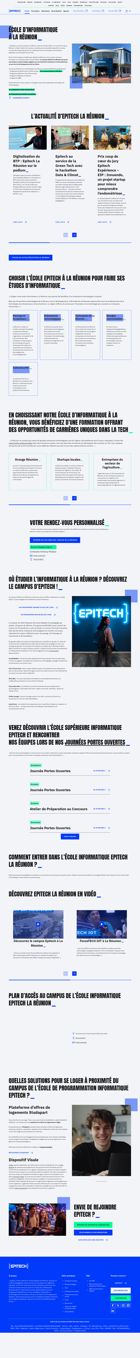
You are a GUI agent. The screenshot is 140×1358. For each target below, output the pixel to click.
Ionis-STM (94, 1328)
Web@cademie (77, 1328)
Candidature (96, 11)
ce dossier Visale (18, 1177)
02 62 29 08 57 (38, 559)
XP (90, 1326)
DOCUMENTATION (121, 1290)
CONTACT (118, 1283)
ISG (12, 1326)
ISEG (70, 1326)
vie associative (54, 651)
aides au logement (21, 1188)
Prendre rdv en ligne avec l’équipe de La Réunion (55, 540)
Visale (11, 1165)
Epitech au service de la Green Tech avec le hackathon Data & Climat (69, 165)
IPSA (17, 1328)
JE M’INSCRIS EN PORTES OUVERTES (22, 94)
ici (39, 877)
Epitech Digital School (37, 1328)
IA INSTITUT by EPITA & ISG (118, 1326)
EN (130, 11)
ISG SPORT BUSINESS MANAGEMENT (48, 1326)
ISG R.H (65, 1326)
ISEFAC (76, 1326)
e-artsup (87, 1328)
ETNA (101, 1328)
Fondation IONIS (80, 1331)
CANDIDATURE (120, 1298)
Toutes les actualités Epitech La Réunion (30, 258)
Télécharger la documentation (93, 1232)
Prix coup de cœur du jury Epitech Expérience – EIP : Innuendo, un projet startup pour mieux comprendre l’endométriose (111, 175)
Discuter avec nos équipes (91, 1240)
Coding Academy (65, 1328)
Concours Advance (66, 1331)
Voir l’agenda (70, 836)
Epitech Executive (52, 1328)
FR (127, 11)
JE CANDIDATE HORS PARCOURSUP (22, 90)
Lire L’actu (18, 222)
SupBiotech (24, 1328)
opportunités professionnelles (20, 443)
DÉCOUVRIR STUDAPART (19, 1153)
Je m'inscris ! (99, 771)
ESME (12, 1328)
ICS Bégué (83, 1326)
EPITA (105, 1326)
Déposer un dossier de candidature (93, 1225)
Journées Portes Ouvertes (95, 742)
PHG (114, 1328)
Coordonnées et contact (21, 98)
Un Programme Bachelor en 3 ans (36, 615)
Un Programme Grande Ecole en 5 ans (36, 607)
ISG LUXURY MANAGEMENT (24, 1326)
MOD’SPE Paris (97, 1326)
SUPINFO (108, 1328)
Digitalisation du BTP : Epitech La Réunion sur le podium (26, 163)
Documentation (79, 11)
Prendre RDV (113, 11)
